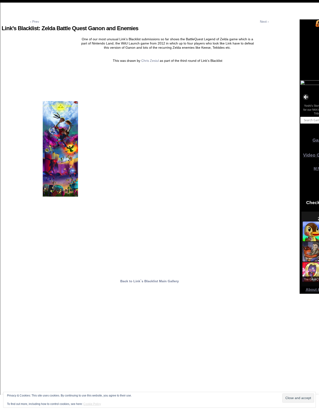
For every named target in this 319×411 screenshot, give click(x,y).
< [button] (306, 97)
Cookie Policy (92, 404)
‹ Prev (34, 21)
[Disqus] (149, 349)
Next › (264, 21)
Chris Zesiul (150, 60)
